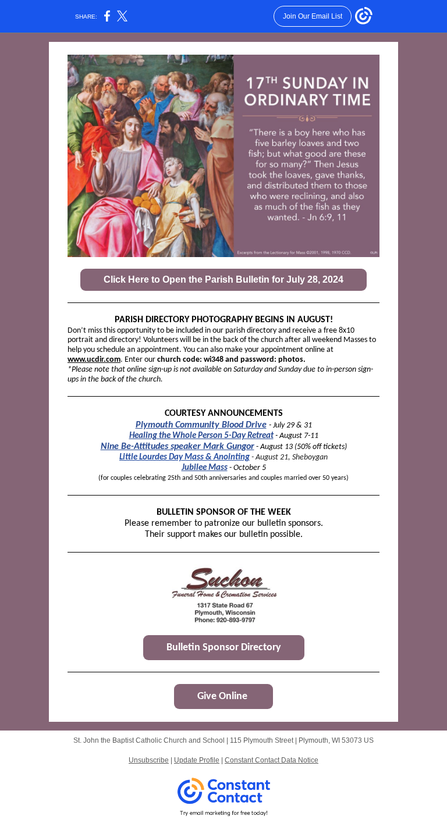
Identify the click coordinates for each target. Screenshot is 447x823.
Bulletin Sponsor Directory (223, 647)
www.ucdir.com (94, 359)
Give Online (223, 696)
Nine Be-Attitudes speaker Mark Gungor (177, 446)
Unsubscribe (149, 760)
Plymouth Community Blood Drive (201, 425)
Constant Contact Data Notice (271, 760)
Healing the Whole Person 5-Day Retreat (201, 436)
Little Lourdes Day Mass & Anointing (184, 457)
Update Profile (196, 760)
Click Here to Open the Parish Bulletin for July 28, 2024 (223, 279)
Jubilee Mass (205, 468)
